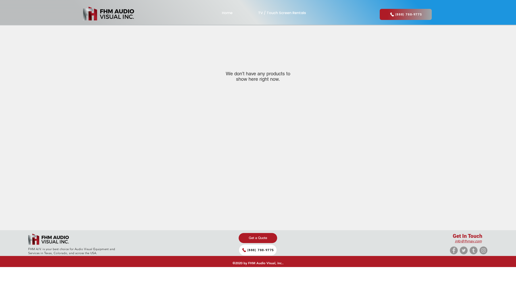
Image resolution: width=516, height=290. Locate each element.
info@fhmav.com (468, 241)
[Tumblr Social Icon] (474, 250)
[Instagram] (483, 250)
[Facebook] (454, 250)
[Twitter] (464, 250)
